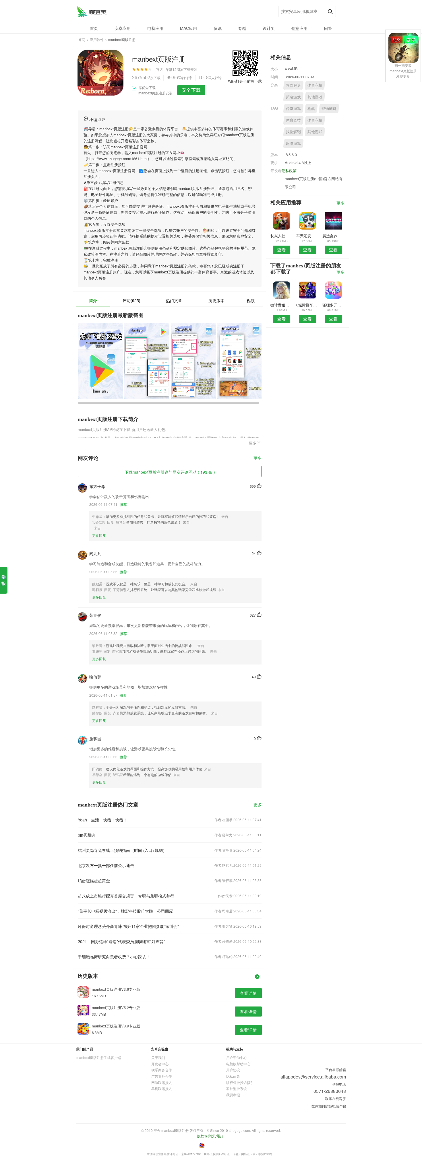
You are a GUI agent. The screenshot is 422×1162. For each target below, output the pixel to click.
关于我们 (158, 1057)
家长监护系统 (236, 1088)
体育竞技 (314, 85)
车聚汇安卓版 (307, 235)
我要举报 (233, 1094)
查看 (281, 249)
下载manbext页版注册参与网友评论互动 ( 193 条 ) (170, 472)
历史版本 (216, 300)
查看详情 (248, 993)
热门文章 (174, 300)
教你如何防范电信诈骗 (328, 1105)
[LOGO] (92, 11)
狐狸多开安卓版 (333, 305)
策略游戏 (293, 97)
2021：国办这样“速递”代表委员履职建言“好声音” (121, 941)
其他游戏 (314, 97)
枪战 (311, 108)
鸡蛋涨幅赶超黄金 (94, 880)
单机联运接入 (161, 1088)
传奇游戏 (293, 108)
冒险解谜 (293, 85)
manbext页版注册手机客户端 (98, 1057)
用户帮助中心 (236, 1057)
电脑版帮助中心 (238, 1063)
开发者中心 (160, 1063)
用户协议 (233, 1069)
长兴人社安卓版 (281, 235)
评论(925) (131, 300)
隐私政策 (289, 170)
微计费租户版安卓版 (281, 305)
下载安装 (190, 69)
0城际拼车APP (307, 305)
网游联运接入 (161, 1082)
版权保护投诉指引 (240, 1082)
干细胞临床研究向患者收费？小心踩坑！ (114, 956)
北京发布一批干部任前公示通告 (106, 865)
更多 (257, 458)
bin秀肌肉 (86, 835)
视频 (251, 300)
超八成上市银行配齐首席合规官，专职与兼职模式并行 (126, 896)
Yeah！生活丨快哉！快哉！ (102, 820)
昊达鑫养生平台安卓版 (333, 235)
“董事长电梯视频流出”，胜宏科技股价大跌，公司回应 (125, 911)
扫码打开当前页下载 (245, 81)
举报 (3, 580)
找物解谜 (329, 108)
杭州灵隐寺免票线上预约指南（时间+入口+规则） (122, 850)
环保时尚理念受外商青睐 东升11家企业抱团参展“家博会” (128, 926)
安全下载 (191, 90)
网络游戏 (293, 143)
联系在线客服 (335, 1098)
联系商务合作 (161, 1069)
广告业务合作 (161, 1076)
